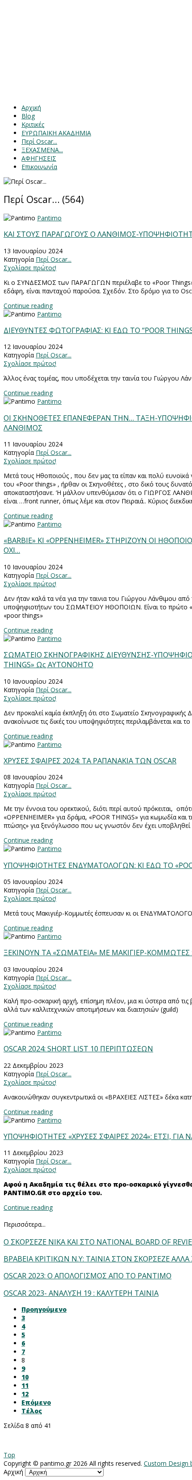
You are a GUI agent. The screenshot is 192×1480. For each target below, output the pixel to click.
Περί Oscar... (53, 259)
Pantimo (49, 218)
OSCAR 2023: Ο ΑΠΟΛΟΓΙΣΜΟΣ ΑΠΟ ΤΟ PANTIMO (87, 1276)
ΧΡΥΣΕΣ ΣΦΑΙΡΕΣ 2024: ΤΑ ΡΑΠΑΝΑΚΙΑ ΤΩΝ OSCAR (90, 761)
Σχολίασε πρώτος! (30, 268)
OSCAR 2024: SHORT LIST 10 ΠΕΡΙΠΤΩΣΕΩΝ (78, 1049)
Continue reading (28, 305)
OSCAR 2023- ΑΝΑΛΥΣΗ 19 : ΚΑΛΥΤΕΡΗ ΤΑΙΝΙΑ (81, 1293)
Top (9, 1455)
